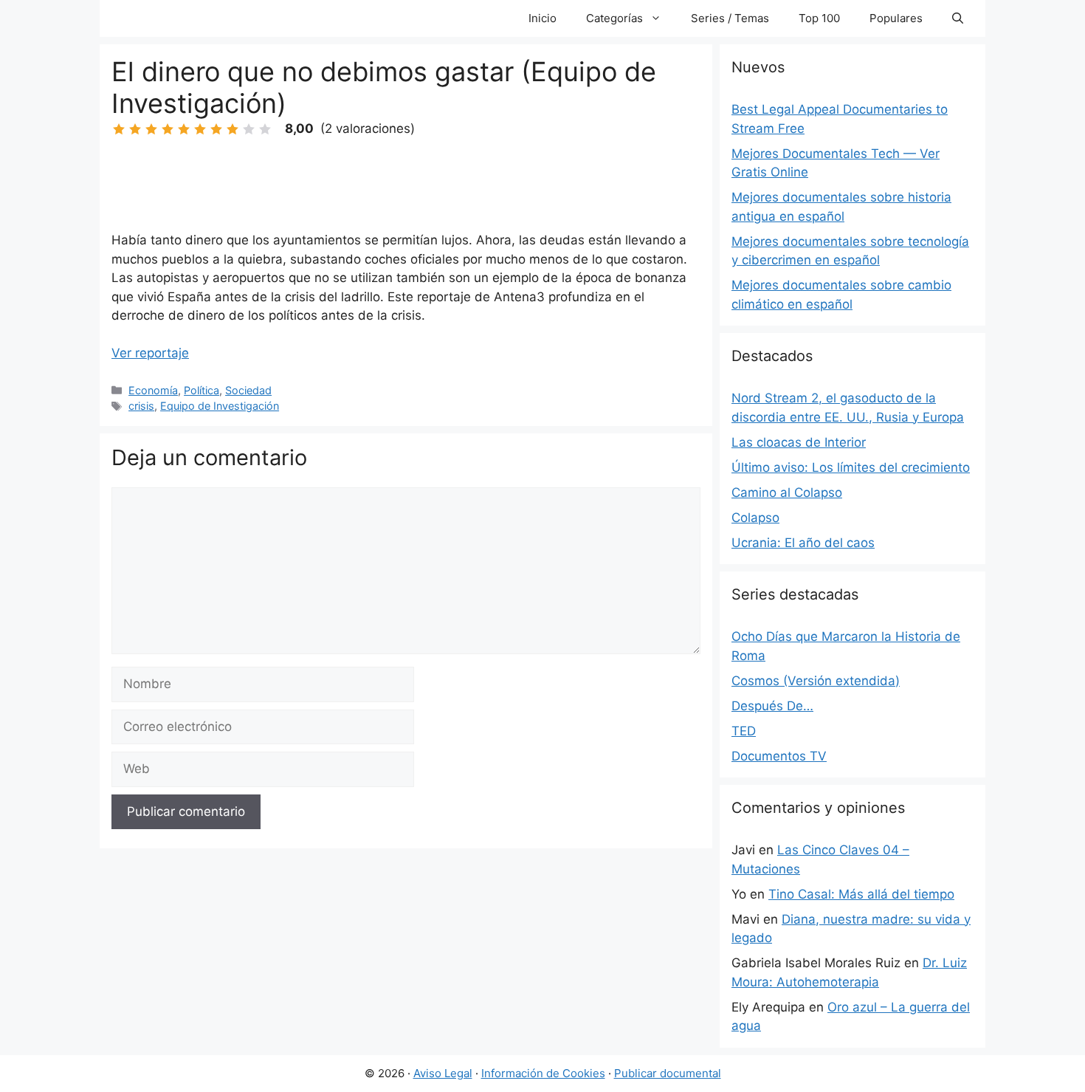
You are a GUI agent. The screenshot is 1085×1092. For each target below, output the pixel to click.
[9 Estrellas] (248, 129)
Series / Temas (730, 18)
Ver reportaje (150, 353)
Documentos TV (779, 756)
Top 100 (819, 18)
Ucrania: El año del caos (803, 542)
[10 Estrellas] (265, 129)
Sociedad (248, 390)
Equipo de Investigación (219, 405)
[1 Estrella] (118, 129)
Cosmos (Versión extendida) (815, 680)
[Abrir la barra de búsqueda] (957, 18)
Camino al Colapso (786, 492)
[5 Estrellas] (183, 129)
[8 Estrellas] (232, 129)
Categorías (614, 18)
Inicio (542, 18)
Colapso (755, 517)
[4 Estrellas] (167, 129)
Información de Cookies (543, 1073)
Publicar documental (667, 1073)
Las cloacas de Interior (798, 442)
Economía (153, 390)
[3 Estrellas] (151, 129)
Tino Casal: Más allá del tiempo (861, 894)
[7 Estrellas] (216, 129)
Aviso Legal (442, 1073)
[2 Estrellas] (135, 129)
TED (743, 731)
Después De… (772, 705)
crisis (141, 405)
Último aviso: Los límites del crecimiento (850, 467)
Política (201, 390)
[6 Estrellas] (200, 129)
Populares (896, 18)
